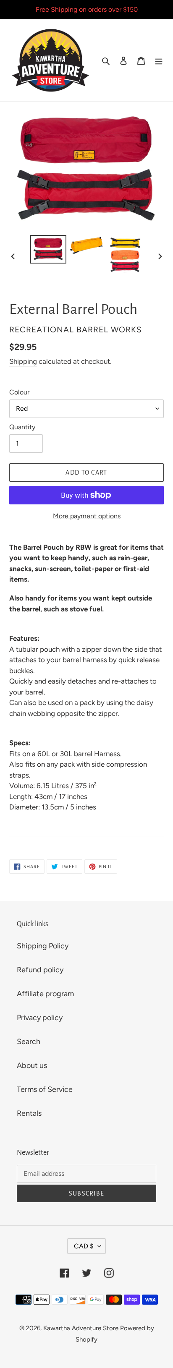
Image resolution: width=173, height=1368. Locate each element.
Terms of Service (45, 1089)
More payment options (87, 516)
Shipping (23, 361)
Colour (19, 392)
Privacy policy (40, 1017)
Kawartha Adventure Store (80, 1328)
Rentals (29, 1113)
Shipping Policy (42, 945)
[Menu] (159, 60)
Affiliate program (45, 993)
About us (32, 1065)
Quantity (22, 427)
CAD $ (84, 1246)
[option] (48, 249)
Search (28, 1041)
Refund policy (40, 969)
